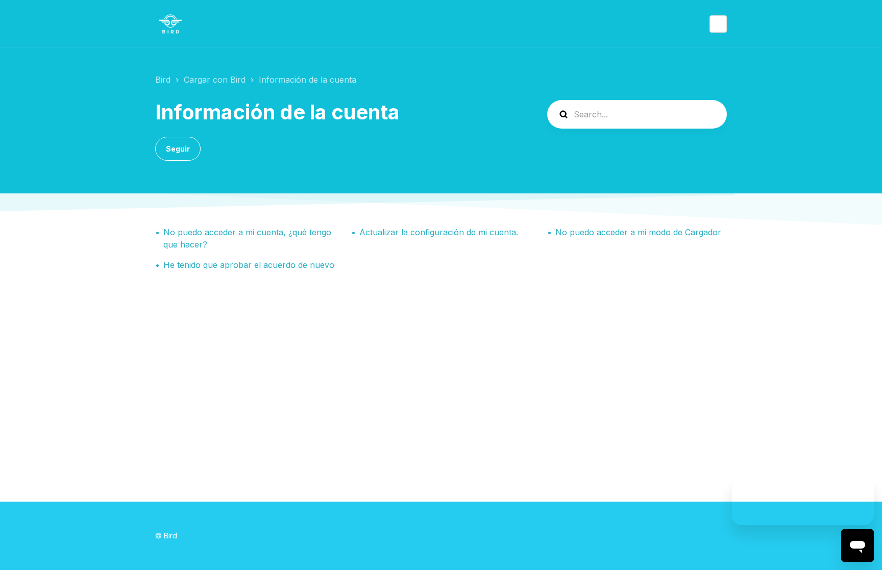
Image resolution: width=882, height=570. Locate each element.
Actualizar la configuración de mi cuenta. (438, 232)
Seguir (178, 148)
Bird (162, 80)
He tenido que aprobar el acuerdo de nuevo (248, 265)
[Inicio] (170, 24)
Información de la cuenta (307, 80)
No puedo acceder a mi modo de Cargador (638, 232)
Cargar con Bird (215, 80)
